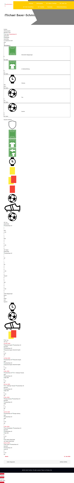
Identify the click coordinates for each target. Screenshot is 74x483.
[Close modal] (2, 474)
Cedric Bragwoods (11, 461)
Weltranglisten (39, 3)
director (6, 456)
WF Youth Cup (63, 3)
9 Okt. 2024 (6, 426)
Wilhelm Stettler (63, 461)
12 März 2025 (7, 358)
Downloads (49, 7)
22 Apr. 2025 (7, 442)
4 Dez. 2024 (6, 371)
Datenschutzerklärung (61, 7)
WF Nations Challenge (51, 3)
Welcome (31, 3)
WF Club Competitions (28, 7)
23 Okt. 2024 (7, 411)
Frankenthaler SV (13, 34)
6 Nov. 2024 (6, 397)
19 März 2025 (7, 343)
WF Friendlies (41, 7)
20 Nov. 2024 (7, 384)
